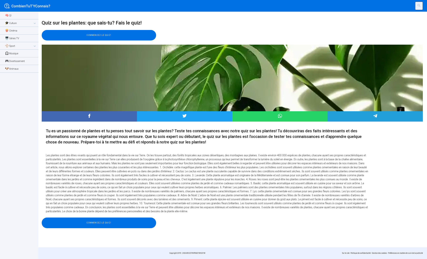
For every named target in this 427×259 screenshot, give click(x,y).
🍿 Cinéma (11, 30)
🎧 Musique (11, 53)
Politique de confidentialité (361, 253)
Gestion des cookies (379, 253)
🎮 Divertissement (15, 61)
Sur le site (345, 253)
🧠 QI (8, 15)
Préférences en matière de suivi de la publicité (405, 253)
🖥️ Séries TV (12, 38)
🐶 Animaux (12, 68)
